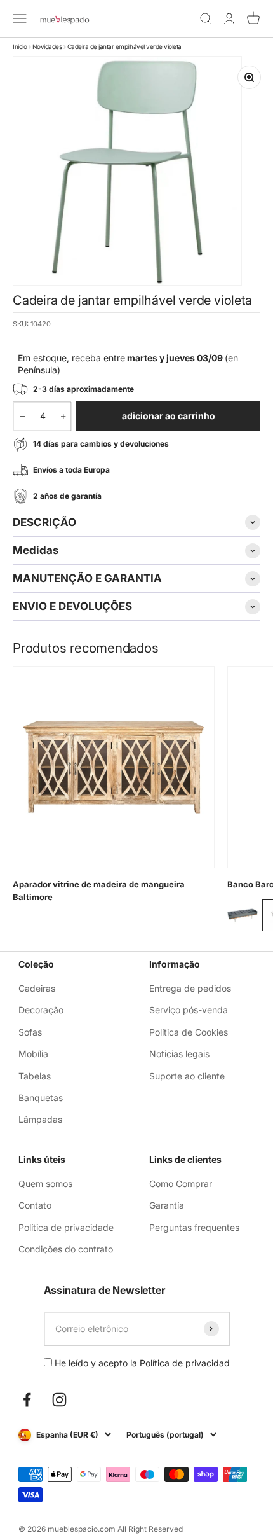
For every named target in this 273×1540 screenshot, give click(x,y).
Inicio (20, 46)
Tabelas (34, 1076)
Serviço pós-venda (188, 1009)
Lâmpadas (40, 1119)
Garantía (166, 1205)
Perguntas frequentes (194, 1227)
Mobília (33, 1053)
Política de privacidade (66, 1227)
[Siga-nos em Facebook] (27, 1399)
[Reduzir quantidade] (22, 416)
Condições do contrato (65, 1249)
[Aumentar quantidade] (63, 416)
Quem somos (45, 1183)
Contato (34, 1205)
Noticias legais (179, 1053)
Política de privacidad (185, 1362)
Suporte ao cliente (187, 1076)
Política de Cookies (188, 1032)
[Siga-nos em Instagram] (59, 1399)
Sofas (30, 1032)
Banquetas (40, 1097)
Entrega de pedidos (190, 988)
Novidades (47, 46)
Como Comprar (180, 1183)
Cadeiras (36, 988)
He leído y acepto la (141, 1362)
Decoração (40, 1009)
